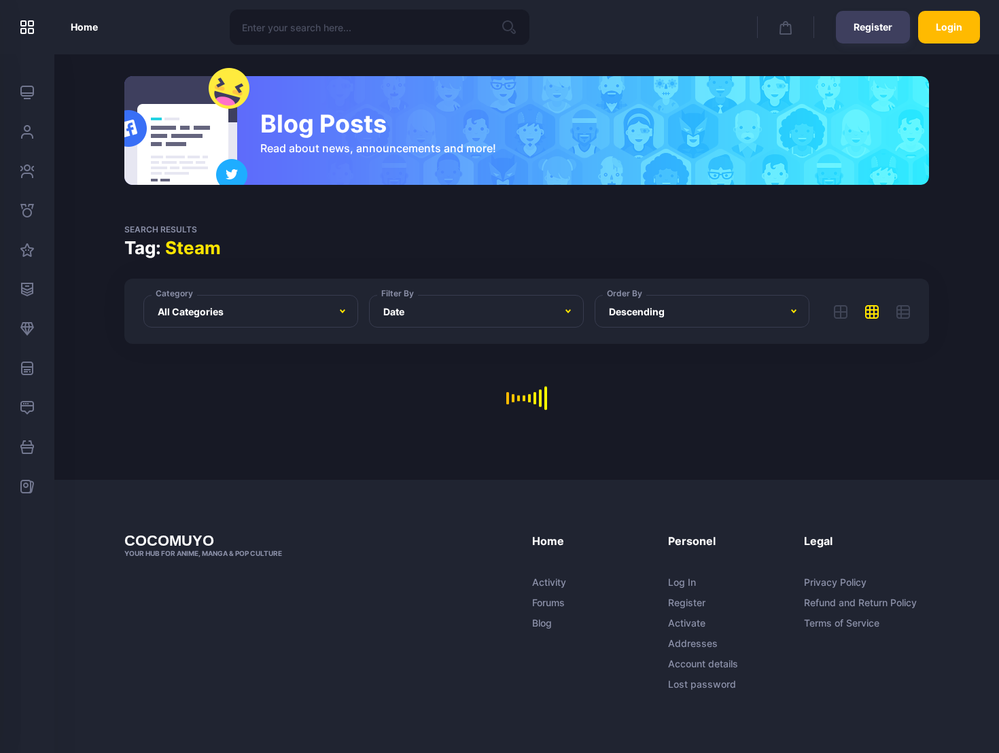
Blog (542, 623)
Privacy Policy (835, 582)
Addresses (693, 643)
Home (84, 27)
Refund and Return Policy (860, 603)
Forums (548, 603)
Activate (686, 623)
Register (873, 27)
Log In (682, 582)
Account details (703, 664)
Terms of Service (841, 623)
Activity (549, 582)
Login (949, 27)
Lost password (702, 684)
